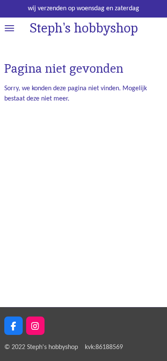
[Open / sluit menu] (9, 28)
